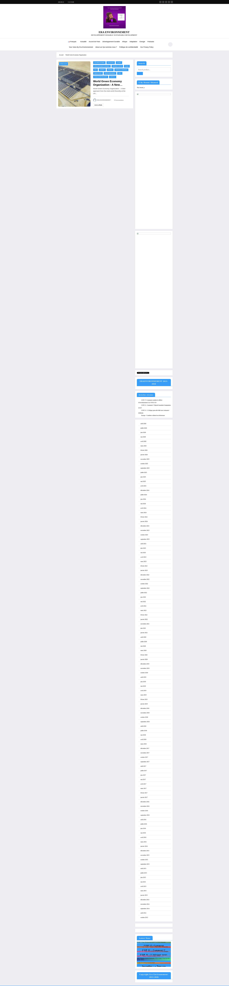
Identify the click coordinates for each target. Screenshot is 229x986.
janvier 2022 (144, 619)
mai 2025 (143, 481)
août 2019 (143, 677)
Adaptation (133, 42)
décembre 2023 (145, 526)
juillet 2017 (144, 770)
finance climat (165, 946)
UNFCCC (112, 77)
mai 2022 (143, 601)
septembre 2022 (145, 588)
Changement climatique (151, 955)
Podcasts (150, 42)
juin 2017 (143, 775)
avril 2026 (143, 441)
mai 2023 (143, 552)
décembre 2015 (145, 850)
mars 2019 (143, 695)
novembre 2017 (145, 753)
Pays (119, 73)
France (160, 958)
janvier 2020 (144, 659)
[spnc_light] (170, 44)
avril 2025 (143, 486)
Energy (102, 69)
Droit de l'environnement (146, 962)
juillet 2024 (144, 494)
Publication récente (100, 77)
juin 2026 (143, 432)
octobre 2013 (144, 917)
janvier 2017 (144, 797)
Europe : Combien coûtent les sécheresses (153, 415)
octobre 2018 (144, 717)
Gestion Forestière (166, 958)
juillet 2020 (144, 641)
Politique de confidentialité (128, 47)
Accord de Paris (94, 42)
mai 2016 (143, 833)
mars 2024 (143, 512)
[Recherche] (164, 44)
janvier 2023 (144, 570)
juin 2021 (143, 628)
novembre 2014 (145, 904)
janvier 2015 (144, 895)
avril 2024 (143, 508)
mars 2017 (143, 788)
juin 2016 (143, 828)
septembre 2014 (145, 908)
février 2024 (144, 517)
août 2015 (143, 868)
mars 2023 (143, 561)
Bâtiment (144, 955)
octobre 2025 (144, 463)
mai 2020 (143, 646)
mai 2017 (143, 779)
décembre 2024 (145, 490)
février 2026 (144, 450)
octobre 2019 (144, 672)
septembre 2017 (145, 761)
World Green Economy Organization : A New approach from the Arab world (108, 83)
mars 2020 (143, 650)
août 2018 (143, 726)
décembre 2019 (145, 664)
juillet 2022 (144, 592)
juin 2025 (143, 477)
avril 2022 (143, 606)
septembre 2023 (145, 539)
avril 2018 (143, 739)
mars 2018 (143, 744)
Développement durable (150, 942)
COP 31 (160, 946)
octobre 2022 (144, 583)
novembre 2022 (145, 579)
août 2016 (143, 819)
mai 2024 (143, 503)
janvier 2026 (144, 454)
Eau (95, 69)
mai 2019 (143, 686)
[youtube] (172, 2)
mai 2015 (143, 882)
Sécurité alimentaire (161, 942)
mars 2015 (143, 890)
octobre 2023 (144, 535)
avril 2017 (143, 784)
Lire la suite (98, 105)
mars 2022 (143, 610)
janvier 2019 (144, 704)
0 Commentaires (119, 100)
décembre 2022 (145, 575)
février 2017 (144, 793)
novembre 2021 (145, 624)
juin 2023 (143, 548)
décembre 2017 (145, 748)
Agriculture (139, 955)
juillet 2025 (144, 472)
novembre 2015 (145, 855)
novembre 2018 (145, 713)
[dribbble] (166, 2)
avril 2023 (143, 557)
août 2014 (143, 913)
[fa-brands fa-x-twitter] (163, 2)
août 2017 (143, 766)
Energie (142, 42)
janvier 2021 (144, 632)
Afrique (124, 42)
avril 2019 (143, 690)
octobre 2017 (144, 757)
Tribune (142, 959)
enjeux (110, 69)
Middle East (98, 73)
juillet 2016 (144, 824)
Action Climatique (141, 946)
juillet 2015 (144, 873)
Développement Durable (111, 42)
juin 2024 (143, 499)
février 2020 (144, 655)
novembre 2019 (145, 668)
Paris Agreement (110, 73)
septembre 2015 (145, 864)
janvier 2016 (144, 846)
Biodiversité (151, 958)
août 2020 (143, 637)
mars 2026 (143, 446)
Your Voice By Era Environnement (81, 47)
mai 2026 (143, 437)
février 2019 (144, 699)
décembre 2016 (145, 801)
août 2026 (143, 423)
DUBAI (126, 66)
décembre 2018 (145, 708)
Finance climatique (121, 69)
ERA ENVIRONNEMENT (114, 32)
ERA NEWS (157, 951)
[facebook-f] (160, 2)
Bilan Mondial (151, 951)
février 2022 (144, 615)
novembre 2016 (145, 806)
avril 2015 (143, 886)
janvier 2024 (144, 521)
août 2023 (143, 543)
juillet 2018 (144, 730)
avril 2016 (143, 837)
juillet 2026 (144, 428)
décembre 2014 (145, 899)
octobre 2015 (144, 859)
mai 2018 (143, 735)
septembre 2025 (145, 468)
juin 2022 (143, 597)
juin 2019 (143, 681)
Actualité (83, 42)
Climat (119, 62)
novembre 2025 (145, 459)
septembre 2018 (145, 721)
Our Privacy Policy (146, 47)
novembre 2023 (145, 530)
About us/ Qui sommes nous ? (106, 47)
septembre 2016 (145, 815)
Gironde (138, 959)
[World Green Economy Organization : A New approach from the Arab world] (74, 84)
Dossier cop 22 (117, 66)
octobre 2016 (144, 810)
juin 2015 (143, 877)
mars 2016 (143, 842)
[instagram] (169, 2)
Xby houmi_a (141, 87)
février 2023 (144, 566)
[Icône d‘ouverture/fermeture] (57, 44)
